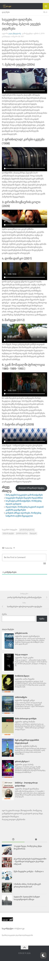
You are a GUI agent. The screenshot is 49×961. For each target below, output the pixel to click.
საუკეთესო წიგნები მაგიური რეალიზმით (24, 498)
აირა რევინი (28, 679)
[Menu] (46, 6)
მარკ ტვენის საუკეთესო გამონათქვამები (24, 495)
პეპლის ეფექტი (8, 533)
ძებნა (4, 614)
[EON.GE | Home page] (9, 6)
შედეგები (33, 533)
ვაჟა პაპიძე (28, 764)
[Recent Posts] (13, 839)
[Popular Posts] (35, 839)
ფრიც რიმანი (29, 722)
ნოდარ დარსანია (31, 789)
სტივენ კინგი (29, 700)
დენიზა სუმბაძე (30, 746)
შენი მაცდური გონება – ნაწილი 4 (29, 871)
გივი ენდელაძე (15, 33)
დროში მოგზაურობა (27, 530)
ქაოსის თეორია (21, 533)
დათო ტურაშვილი (31, 636)
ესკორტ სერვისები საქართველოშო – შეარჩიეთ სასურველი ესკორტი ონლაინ (30, 861)
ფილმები (6, 12)
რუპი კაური (28, 658)
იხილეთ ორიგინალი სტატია (31, 488)
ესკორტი (19, 935)
